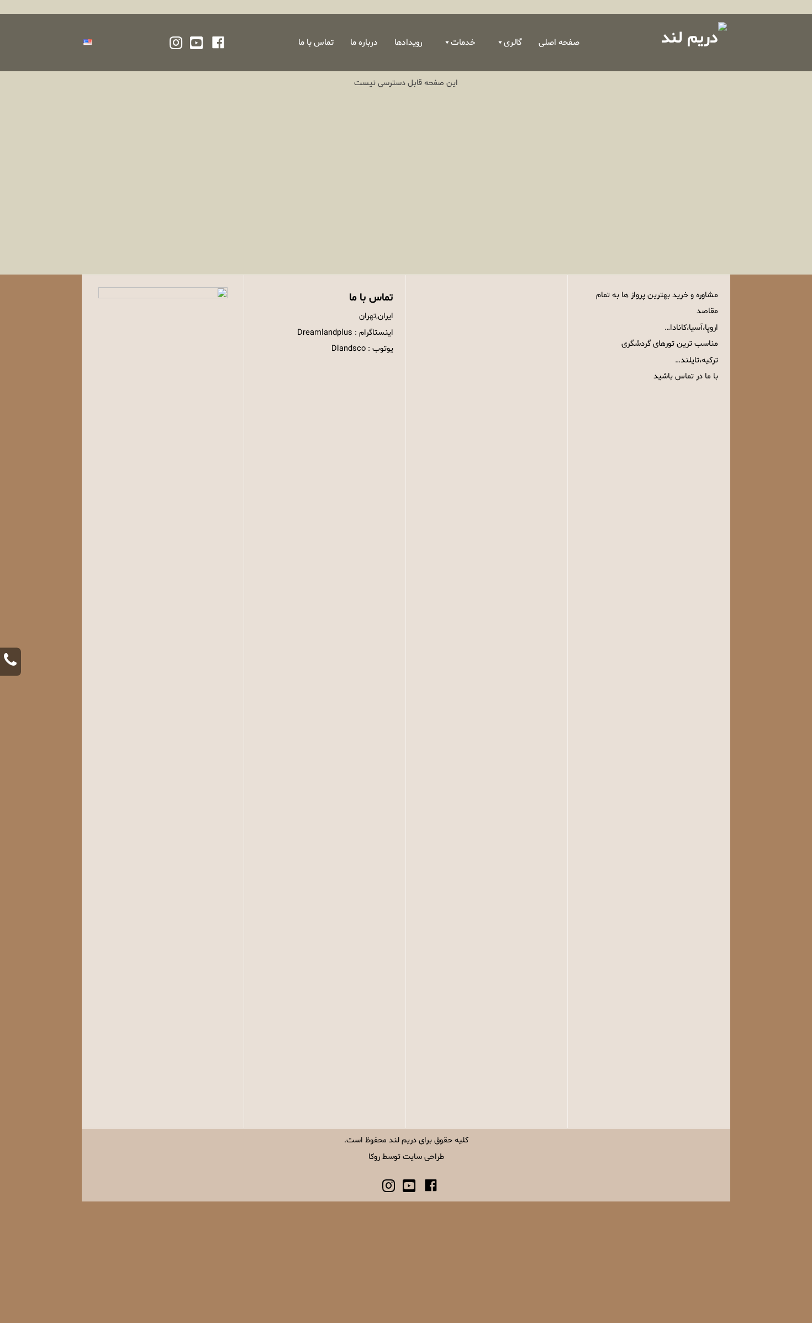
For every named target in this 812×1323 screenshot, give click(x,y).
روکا (374, 1156)
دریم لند (402, 1140)
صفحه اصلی (559, 42)
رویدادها (408, 42)
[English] (88, 42)
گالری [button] (513, 42)
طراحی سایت (423, 1156)
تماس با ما (316, 42)
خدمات (463, 42)
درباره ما (364, 42)
